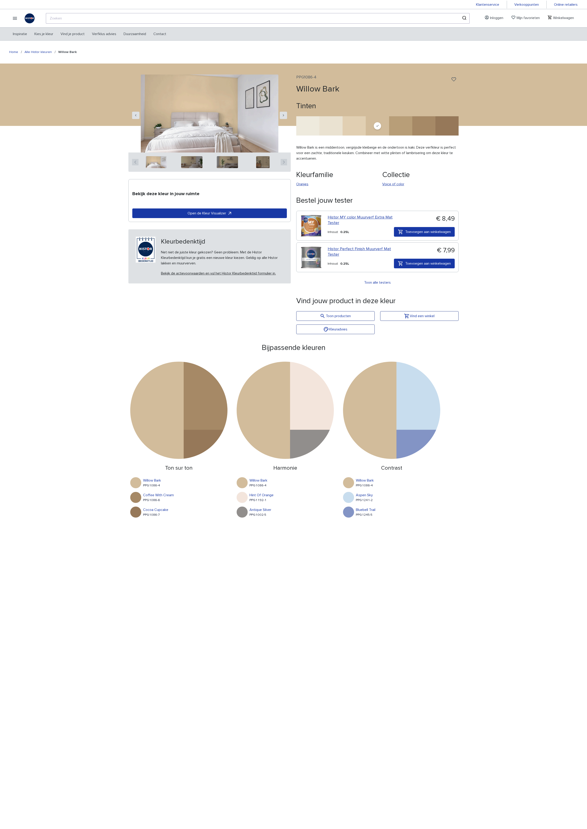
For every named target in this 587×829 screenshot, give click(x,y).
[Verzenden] (464, 18)
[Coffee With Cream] (423, 126)
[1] (156, 162)
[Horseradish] (307, 126)
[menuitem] (20, 34)
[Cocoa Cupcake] (447, 126)
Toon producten (338, 316)
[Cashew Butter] (354, 126)
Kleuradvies (338, 329)
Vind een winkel (422, 316)
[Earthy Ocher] (400, 126)
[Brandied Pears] (331, 126)
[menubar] (89, 34)
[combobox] (258, 18)
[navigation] (135, 115)
